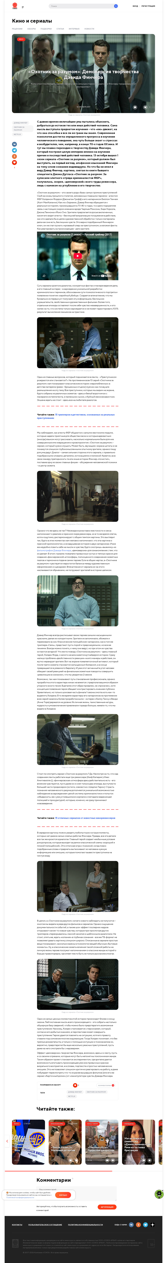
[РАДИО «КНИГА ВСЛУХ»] (159, 1194)
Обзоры (31, 29)
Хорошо (63, 1195)
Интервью (74, 29)
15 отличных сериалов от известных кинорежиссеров (85, 818)
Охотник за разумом (19, 128)
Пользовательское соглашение (45, 1225)
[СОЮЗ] (15, 1243)
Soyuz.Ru (15, 6)
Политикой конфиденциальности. (20, 1197)
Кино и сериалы (32, 21)
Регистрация (148, 6)
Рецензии (17, 29)
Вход (135, 6)
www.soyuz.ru (70, 1240)
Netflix (17, 134)
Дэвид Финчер (20, 123)
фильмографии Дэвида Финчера (54, 550)
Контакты (17, 1225)
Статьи (60, 29)
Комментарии (106, 1085)
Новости (89, 29)
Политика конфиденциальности (85, 1225)
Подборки (46, 29)
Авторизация (107, 1207)
